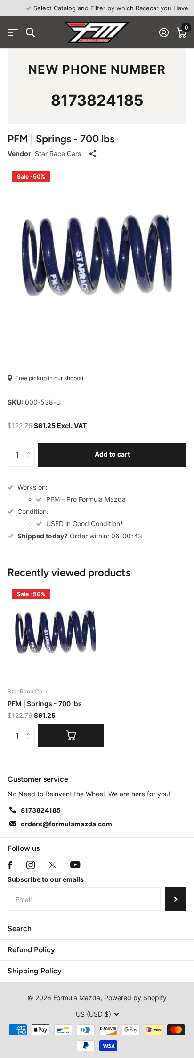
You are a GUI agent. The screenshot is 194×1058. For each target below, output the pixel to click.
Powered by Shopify (135, 998)
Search (20, 928)
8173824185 (97, 100)
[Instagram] (30, 865)
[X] (52, 865)
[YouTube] (75, 864)
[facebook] (10, 865)
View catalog (13, 33)
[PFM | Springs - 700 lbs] (56, 632)
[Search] (30, 32)
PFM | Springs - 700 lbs (45, 704)
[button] (30, 446)
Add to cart (112, 454)
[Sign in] (164, 32)
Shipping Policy (35, 970)
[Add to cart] (71, 735)
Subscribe (175, 899)
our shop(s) (68, 377)
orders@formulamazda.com (66, 824)
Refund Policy (31, 949)
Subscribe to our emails (46, 879)
